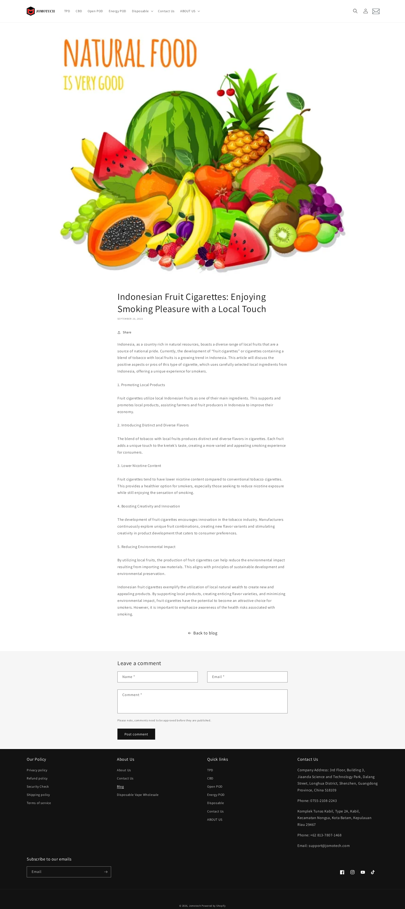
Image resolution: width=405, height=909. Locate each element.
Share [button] (127, 332)
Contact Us (125, 778)
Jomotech (195, 905)
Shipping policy (38, 795)
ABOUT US (214, 819)
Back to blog (205, 633)
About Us (124, 770)
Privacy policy (37, 770)
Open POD (215, 786)
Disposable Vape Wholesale (138, 795)
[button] (142, 11)
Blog (120, 786)
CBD (210, 778)
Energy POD (216, 795)
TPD (210, 770)
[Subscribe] (106, 871)
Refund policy (37, 778)
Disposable (215, 803)
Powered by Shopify (214, 905)
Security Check (38, 786)
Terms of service (39, 803)
